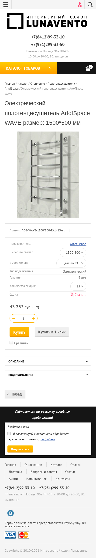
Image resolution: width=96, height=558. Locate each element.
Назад (17, 394)
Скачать (80, 294)
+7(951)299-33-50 (48, 44)
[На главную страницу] (48, 22)
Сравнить (21, 343)
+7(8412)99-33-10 (48, 37)
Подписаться (20, 449)
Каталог (56, 465)
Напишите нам (36, 479)
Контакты (63, 479)
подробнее (48, 439)
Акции (13, 479)
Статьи (70, 472)
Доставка (15, 472)
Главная (10, 465)
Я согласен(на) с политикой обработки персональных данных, (38, 436)
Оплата (75, 465)
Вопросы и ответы (44, 472)
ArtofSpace (78, 244)
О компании (33, 465)
